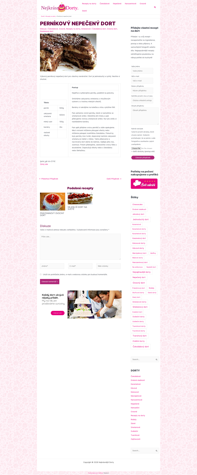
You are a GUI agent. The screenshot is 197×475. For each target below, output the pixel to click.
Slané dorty (152, 293)
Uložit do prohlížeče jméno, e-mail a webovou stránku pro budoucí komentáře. (75, 274)
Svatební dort (137, 312)
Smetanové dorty (139, 302)
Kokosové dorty (138, 243)
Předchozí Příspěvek (48, 179)
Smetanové (86, 29)
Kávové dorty (138, 248)
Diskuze (43, 29)
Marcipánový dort (139, 253)
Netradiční (135, 408)
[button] (155, 7)
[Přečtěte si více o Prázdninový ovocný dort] (52, 201)
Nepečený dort (139, 277)
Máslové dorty (137, 258)
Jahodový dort (138, 214)
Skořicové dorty (138, 293)
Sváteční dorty (138, 317)
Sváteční (134, 431)
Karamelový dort (139, 238)
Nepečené (135, 404)
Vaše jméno (135, 66)
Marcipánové (136, 396)
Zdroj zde (44, 164)
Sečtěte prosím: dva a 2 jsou (142, 96)
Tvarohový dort (140, 336)
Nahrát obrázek (137, 129)
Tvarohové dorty (138, 326)
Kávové (134, 388)
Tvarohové (135, 435)
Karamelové (136, 224)
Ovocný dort (112, 29)
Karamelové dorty (139, 229)
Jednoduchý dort (141, 219)
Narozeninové (136, 400)
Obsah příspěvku (137, 106)
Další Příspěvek (114, 179)
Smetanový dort (46, 31)
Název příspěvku (137, 86)
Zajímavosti (135, 439)
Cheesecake (137, 204)
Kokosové (135, 392)
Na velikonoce (137, 267)
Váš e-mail (135, 76)
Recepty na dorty (73, 29)
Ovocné (62, 29)
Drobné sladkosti (139, 209)
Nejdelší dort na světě (77, 208)
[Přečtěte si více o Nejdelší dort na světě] (80, 198)
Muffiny (153, 253)
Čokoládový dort (99, 29)
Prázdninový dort (138, 288)
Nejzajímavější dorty (142, 272)
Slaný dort (136, 297)
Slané (133, 423)
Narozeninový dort (140, 262)
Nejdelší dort (151, 267)
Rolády (151, 288)
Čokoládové (53, 29)
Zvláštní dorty (139, 341)
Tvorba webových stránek (95, 473)
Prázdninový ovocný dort (52, 214)
